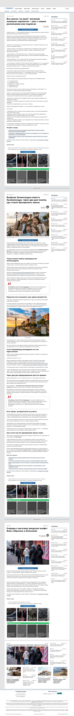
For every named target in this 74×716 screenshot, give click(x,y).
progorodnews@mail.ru (20, 694)
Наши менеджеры (20, 696)
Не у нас (54, 198)
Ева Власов (43, 207)
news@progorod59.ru (60, 701)
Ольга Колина (46, 26)
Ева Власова (26, 286)
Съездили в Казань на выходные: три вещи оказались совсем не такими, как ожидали (27, 468)
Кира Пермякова (42, 535)
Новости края (53, 643)
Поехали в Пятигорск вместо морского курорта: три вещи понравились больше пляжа (27, 460)
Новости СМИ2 (10, 167)
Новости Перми (55, 37)
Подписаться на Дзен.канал (27, 29)
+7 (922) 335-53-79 (40, 702)
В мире (54, 48)
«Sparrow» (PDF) (38, 711)
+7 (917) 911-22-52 (20, 693)
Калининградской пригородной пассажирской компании (34, 364)
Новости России (11, 16)
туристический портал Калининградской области (24, 272)
